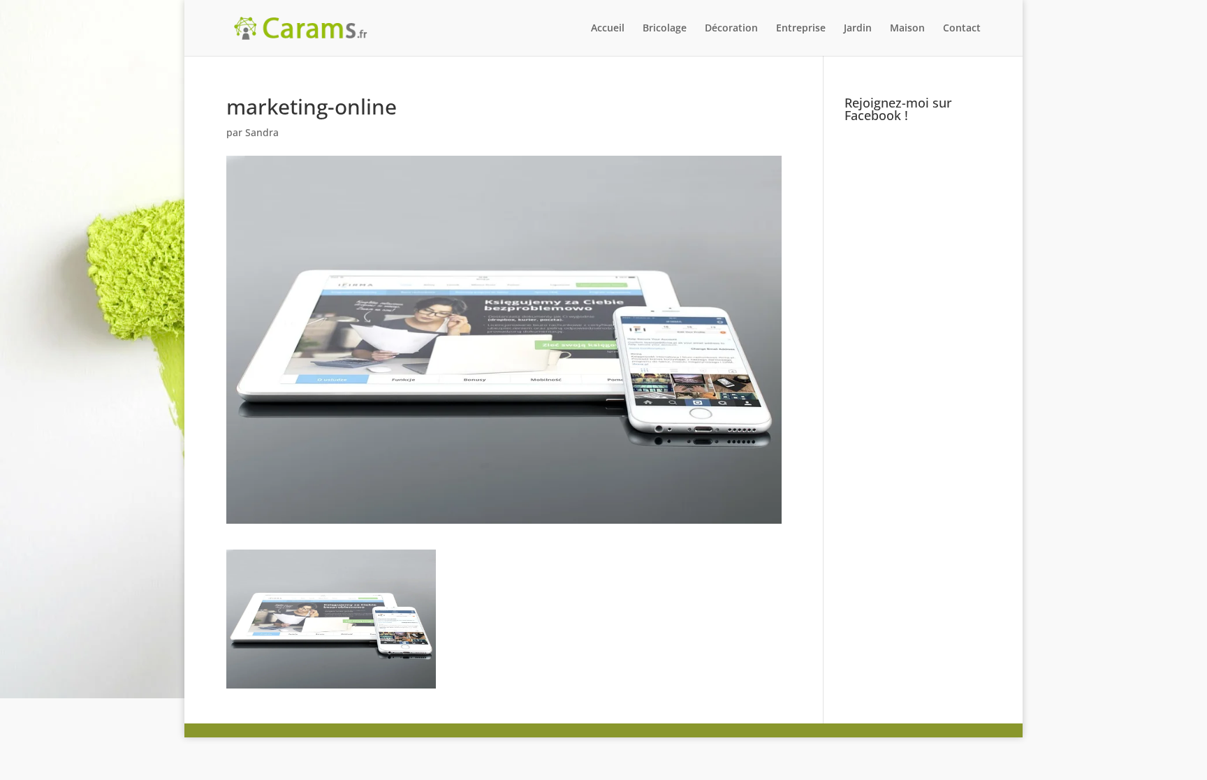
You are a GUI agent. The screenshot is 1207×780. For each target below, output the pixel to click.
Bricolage (665, 28)
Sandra (262, 132)
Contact (962, 28)
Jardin (858, 28)
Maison (907, 28)
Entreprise (801, 28)
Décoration (731, 28)
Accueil (607, 28)
